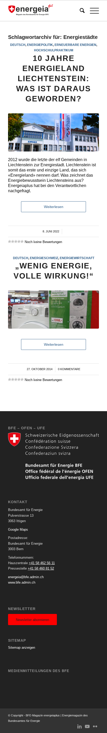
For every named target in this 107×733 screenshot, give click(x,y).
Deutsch (17, 44)
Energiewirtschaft (77, 258)
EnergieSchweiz (44, 258)
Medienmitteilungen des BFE (38, 671)
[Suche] (80, 10)
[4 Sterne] (19, 241)
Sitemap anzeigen (21, 647)
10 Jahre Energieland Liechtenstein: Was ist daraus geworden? (53, 78)
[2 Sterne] (12, 241)
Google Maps (18, 529)
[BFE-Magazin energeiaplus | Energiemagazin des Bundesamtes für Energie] (44, 10)
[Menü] (92, 10)
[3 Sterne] (15, 241)
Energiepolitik (40, 44)
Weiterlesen (53, 207)
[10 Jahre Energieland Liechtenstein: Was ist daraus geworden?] (53, 132)
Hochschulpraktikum (53, 50)
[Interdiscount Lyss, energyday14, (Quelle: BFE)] (53, 310)
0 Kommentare (69, 369)
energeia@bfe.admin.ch (26, 577)
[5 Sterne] (22, 241)
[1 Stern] (9, 241)
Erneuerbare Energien (75, 44)
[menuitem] (80, 10)
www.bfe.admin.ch (21, 582)
